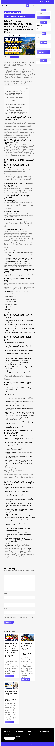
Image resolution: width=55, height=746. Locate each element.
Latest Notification (17, 12)
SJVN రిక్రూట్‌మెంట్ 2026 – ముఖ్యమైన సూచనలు (15, 113)
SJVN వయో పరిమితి (11, 100)
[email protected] (10, 539)
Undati (16, 35)
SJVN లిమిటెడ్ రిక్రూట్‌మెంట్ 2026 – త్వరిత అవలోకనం (16, 91)
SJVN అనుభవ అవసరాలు (12, 103)
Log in (38, 37)
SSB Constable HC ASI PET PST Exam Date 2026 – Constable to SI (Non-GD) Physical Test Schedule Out (11, 648)
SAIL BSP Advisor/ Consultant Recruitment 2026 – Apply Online (27, 646)
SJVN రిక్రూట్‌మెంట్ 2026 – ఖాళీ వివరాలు (13, 94)
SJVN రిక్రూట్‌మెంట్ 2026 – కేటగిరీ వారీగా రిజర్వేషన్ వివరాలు (18, 96)
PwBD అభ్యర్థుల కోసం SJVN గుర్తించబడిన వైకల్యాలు (16, 104)
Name (6, 593)
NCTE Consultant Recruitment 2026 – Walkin (11, 693)
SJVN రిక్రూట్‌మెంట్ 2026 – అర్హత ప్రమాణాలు (14, 97)
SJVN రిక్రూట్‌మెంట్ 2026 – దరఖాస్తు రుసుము (14, 107)
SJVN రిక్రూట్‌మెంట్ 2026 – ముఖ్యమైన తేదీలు (14, 93)
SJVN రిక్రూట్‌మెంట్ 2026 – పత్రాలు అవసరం (14, 110)
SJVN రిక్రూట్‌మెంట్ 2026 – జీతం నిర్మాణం (13, 106)
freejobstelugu (6, 5)
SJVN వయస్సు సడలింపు (12, 101)
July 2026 (39, 28)
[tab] (27, 5)
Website (6, 608)
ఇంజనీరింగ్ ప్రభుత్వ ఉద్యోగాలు (10, 545)
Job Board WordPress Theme (23, 744)
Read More (10, 676)
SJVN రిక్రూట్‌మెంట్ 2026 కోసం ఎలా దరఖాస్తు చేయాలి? (16, 112)
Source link (6, 563)
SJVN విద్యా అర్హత (11, 99)
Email (5, 600)
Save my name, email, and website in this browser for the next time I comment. (19, 618)
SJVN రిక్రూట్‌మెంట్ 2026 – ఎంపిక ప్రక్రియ (13, 109)
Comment (6, 572)
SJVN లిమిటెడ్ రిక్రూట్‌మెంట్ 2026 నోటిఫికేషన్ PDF (15, 90)
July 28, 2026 (10, 697)
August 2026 (40, 25)
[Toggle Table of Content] (26, 88)
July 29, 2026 (26, 651)
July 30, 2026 (9, 35)
